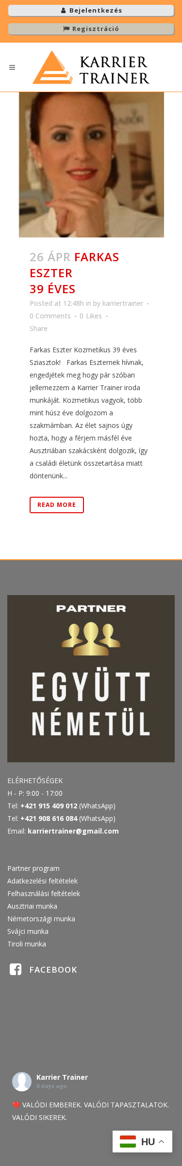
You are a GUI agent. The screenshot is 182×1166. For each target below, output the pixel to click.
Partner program (33, 868)
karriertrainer (122, 303)
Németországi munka (41, 918)
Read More (56, 505)
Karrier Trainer (62, 1077)
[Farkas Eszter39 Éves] (91, 164)
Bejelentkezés (94, 10)
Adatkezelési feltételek (42, 880)
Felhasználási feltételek (43, 893)
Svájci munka (28, 931)
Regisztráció (94, 28)
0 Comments (50, 315)
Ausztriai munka (32, 906)
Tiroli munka (26, 943)
